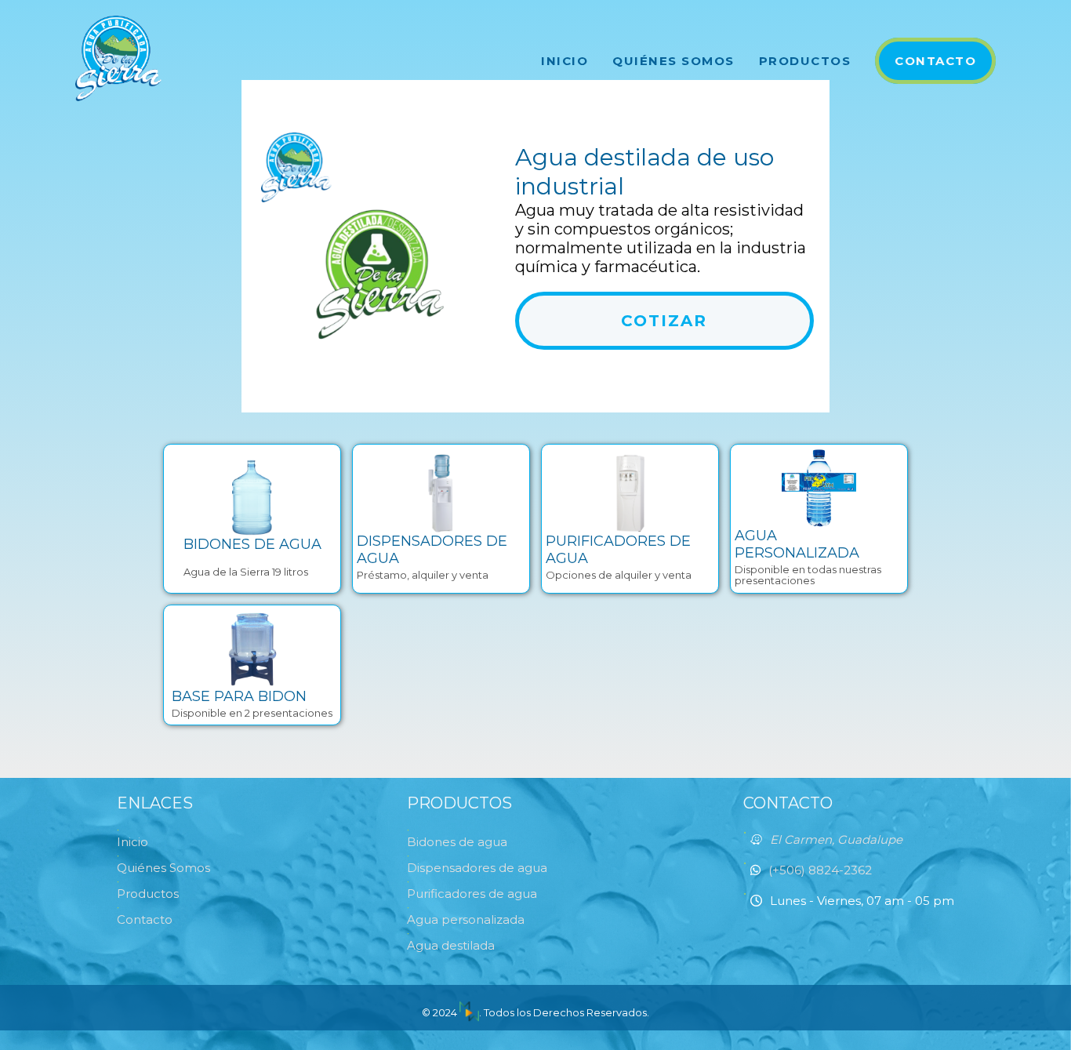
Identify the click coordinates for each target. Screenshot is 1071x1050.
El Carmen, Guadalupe (836, 839)
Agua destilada (451, 945)
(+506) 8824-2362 (820, 870)
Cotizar (664, 320)
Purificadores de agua (472, 893)
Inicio (564, 60)
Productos (805, 60)
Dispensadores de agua (477, 867)
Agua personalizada (466, 919)
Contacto (935, 60)
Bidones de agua (457, 841)
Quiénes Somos (673, 60)
